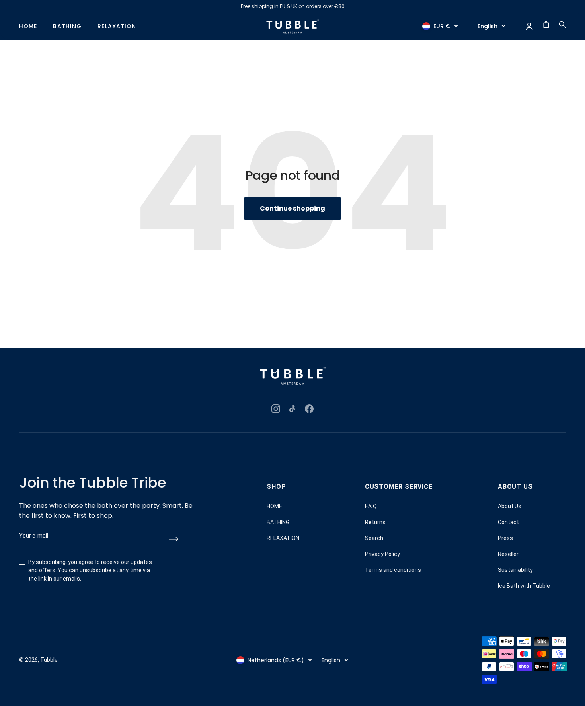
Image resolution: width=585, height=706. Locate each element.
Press (505, 538)
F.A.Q (371, 506)
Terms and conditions (393, 570)
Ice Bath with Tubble (524, 586)
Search (374, 538)
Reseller (508, 554)
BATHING (67, 27)
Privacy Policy (382, 554)
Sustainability (515, 570)
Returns (375, 522)
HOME (28, 27)
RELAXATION (117, 27)
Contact (508, 522)
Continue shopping (292, 208)
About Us (509, 506)
